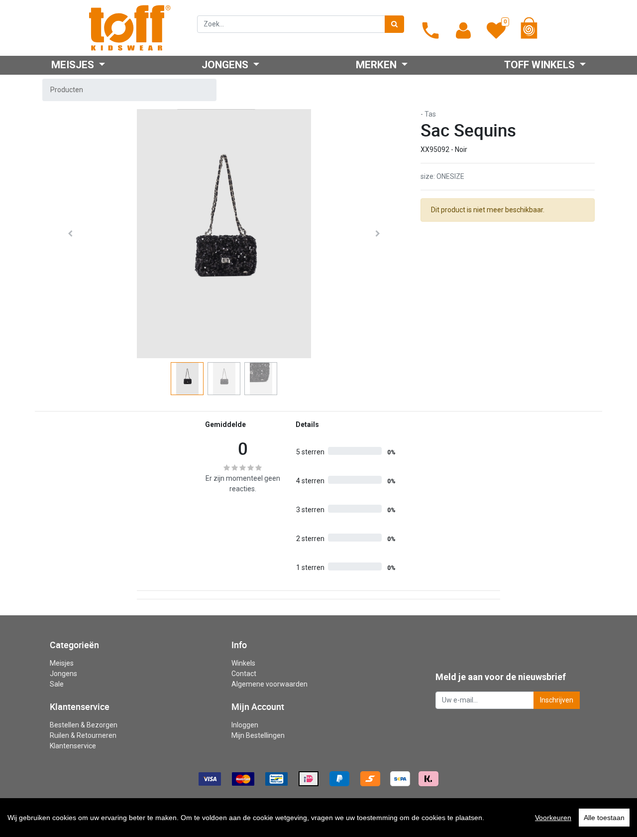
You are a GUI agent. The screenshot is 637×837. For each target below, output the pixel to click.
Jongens (63, 674)
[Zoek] (394, 24)
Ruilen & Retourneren (83, 735)
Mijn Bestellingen (258, 735)
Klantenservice (73, 746)
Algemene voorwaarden (269, 684)
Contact (243, 674)
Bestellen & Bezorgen (83, 725)
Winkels (243, 663)
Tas (430, 114)
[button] (70, 233)
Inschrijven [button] (556, 700)
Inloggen (244, 725)
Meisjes (62, 663)
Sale (57, 684)
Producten (66, 90)
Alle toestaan (604, 818)
